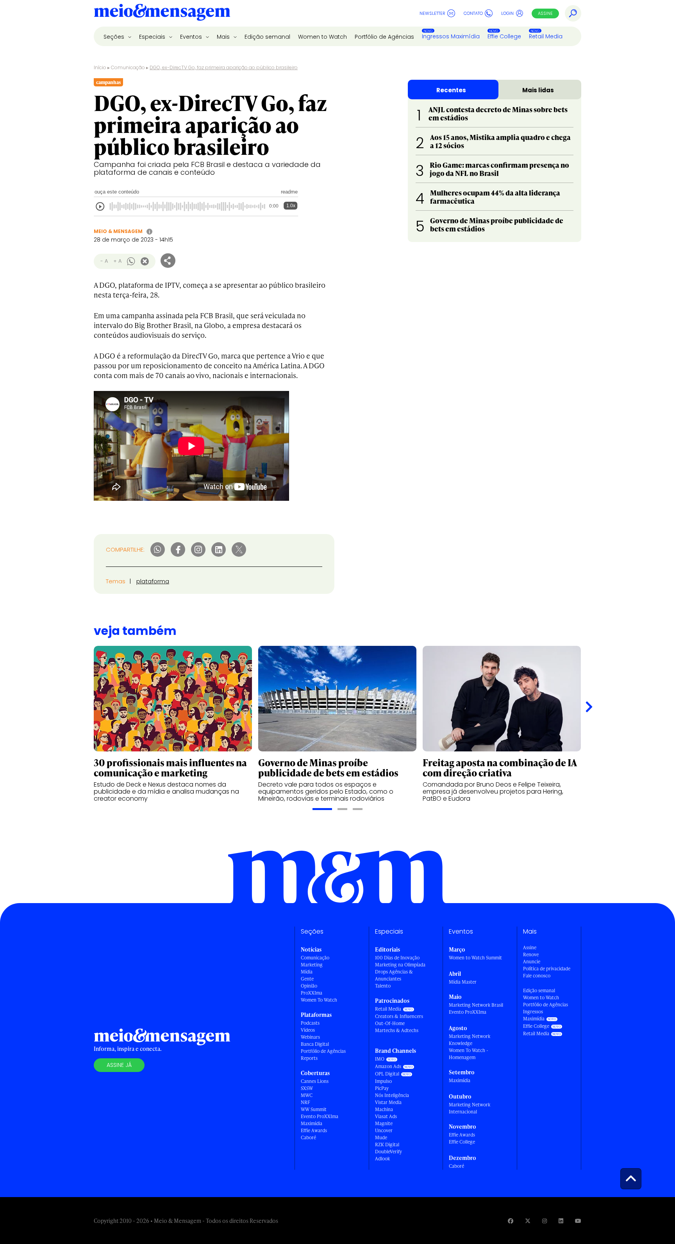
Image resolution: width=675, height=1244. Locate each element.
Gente (307, 978)
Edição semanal (267, 37)
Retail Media (545, 36)
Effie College (504, 36)
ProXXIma (311, 992)
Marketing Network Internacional (469, 1108)
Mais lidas (538, 90)
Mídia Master (463, 982)
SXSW (307, 1088)
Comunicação (128, 67)
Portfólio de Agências (384, 37)
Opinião (309, 985)
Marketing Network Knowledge (469, 1040)
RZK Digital (387, 1144)
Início (100, 67)
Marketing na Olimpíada (400, 964)
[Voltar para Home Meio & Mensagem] (162, 13)
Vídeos (308, 1030)
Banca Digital (315, 1044)
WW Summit (314, 1109)
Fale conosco (536, 975)
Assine (545, 13)
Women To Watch (319, 1000)
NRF (305, 1102)
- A (104, 261)
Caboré (308, 1137)
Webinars (310, 1037)
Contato (473, 13)
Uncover (384, 1130)
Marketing (312, 964)
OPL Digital (387, 1073)
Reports (309, 1058)
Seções (115, 37)
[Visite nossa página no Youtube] (578, 1220)
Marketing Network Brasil (476, 1005)
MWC (306, 1095)
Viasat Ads (386, 1116)
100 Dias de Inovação (397, 957)
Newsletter (432, 13)
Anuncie (531, 961)
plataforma (152, 581)
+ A (117, 261)
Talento (383, 985)
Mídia (306, 971)
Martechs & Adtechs (396, 1030)
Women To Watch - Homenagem (468, 1054)
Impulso (383, 1081)
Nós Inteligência (392, 1095)
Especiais (153, 37)
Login (507, 13)
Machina (384, 1109)
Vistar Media (388, 1102)
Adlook (382, 1158)
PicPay (382, 1088)
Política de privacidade (546, 968)
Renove (531, 954)
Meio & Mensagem (118, 231)
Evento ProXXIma (319, 1116)
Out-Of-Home (390, 1023)
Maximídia (311, 1123)
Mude (381, 1137)
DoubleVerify (388, 1151)
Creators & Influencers (399, 1016)
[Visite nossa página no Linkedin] (561, 1220)
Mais (224, 37)
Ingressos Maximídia (451, 36)
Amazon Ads (388, 1066)
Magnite (384, 1123)
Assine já (119, 1065)
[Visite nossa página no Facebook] (510, 1220)
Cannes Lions (315, 1081)
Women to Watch (322, 37)
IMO (379, 1059)
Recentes (451, 90)
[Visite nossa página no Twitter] (527, 1220)
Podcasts (310, 1023)
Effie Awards (314, 1130)
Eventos (192, 37)
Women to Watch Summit (475, 957)
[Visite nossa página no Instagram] (544, 1220)
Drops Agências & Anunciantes (394, 975)
